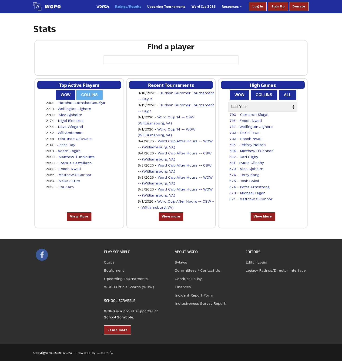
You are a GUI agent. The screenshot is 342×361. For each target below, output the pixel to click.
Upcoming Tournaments (126, 279)
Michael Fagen (252, 193)
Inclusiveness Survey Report (200, 303)
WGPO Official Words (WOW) (129, 287)
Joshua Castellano (75, 163)
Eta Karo (66, 187)
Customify (104, 352)
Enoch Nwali (69, 169)
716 (232, 120)
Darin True (249, 132)
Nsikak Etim (69, 181)
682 (232, 157)
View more (171, 216)
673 (232, 193)
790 (232, 114)
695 (232, 145)
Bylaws (181, 262)
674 (232, 187)
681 (232, 162)
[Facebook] (42, 255)
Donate (298, 6)
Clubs (109, 262)
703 (232, 132)
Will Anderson (70, 132)
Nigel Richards (71, 120)
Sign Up (278, 6)
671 (232, 199)
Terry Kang (249, 175)
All (287, 95)
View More (79, 216)
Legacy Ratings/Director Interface (275, 270)
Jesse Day (66, 145)
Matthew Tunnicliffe (77, 157)
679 (232, 169)
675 (232, 181)
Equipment (114, 270)
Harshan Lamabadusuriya (81, 102)
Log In (257, 6)
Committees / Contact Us (197, 270)
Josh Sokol (249, 181)
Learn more (117, 330)
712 (232, 126)
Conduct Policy (188, 279)
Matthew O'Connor (74, 175)
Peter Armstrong (255, 187)
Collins (89, 95)
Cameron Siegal (254, 114)
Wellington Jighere (74, 109)
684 (232, 151)
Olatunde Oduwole (75, 139)
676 (232, 175)
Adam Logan (69, 151)
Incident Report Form (194, 295)
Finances (183, 287)
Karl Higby (249, 157)
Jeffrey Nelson (253, 145)
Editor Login (256, 262)
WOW (65, 95)
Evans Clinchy (251, 162)
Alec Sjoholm (70, 115)
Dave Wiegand (70, 126)
